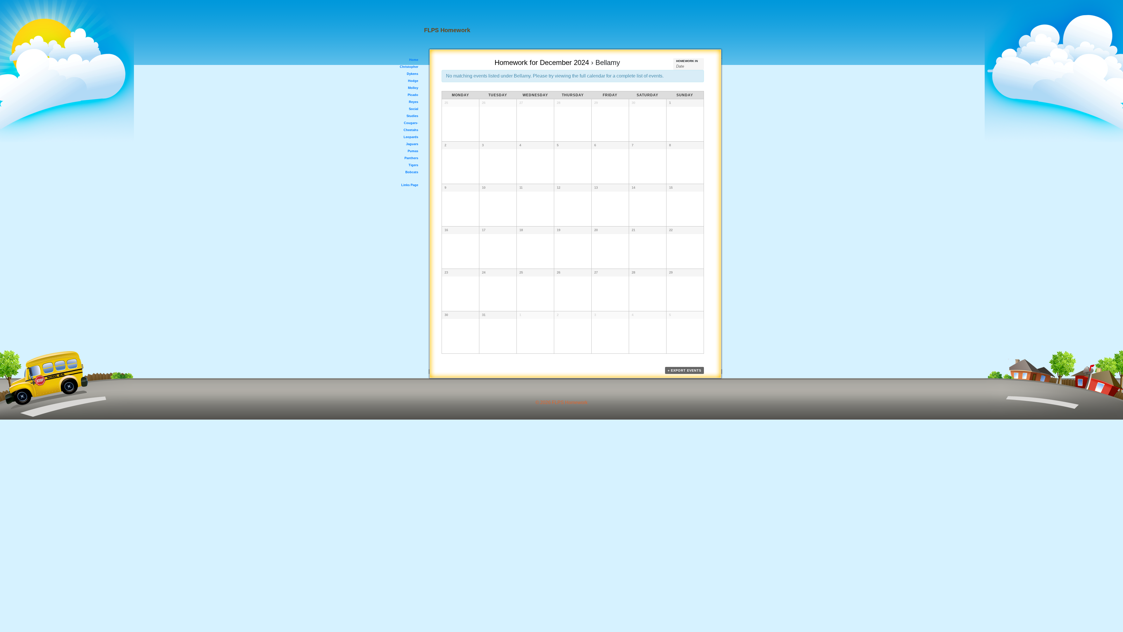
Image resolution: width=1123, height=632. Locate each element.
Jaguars (412, 144)
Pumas (413, 151)
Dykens (412, 73)
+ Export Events (684, 370)
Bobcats (411, 172)
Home (413, 59)
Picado (413, 95)
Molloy (413, 88)
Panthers (411, 158)
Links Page (409, 185)
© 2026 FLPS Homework (561, 402)
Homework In (687, 61)
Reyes (413, 102)
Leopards (411, 137)
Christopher (409, 66)
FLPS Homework (447, 30)
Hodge (413, 81)
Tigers (413, 165)
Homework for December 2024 (542, 62)
